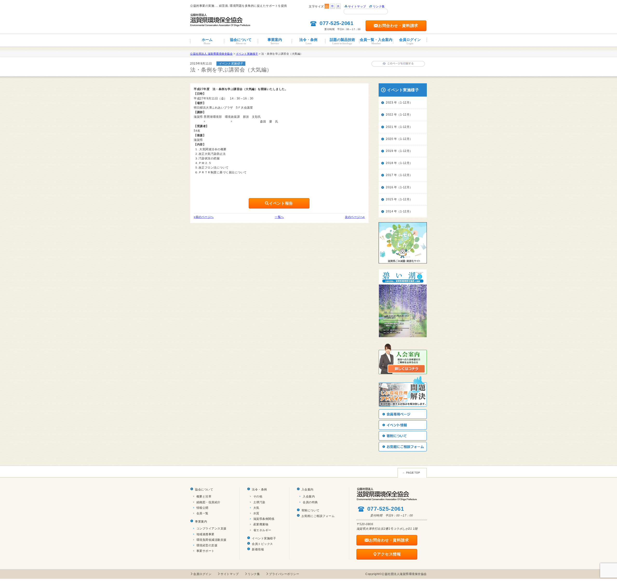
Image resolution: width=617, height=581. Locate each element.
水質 (256, 513)
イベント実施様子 (264, 538)
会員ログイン (410, 41)
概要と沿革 (204, 496)
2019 (389, 151)
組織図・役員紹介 (208, 502)
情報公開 (202, 507)
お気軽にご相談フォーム (318, 516)
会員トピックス (262, 544)
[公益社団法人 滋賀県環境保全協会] (220, 24)
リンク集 (379, 6)
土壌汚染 (259, 502)
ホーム (207, 41)
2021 (389, 127)
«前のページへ (204, 217)
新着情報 (258, 549)
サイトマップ (357, 6)
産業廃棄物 (260, 524)
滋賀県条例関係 (264, 519)
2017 (389, 175)
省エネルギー (262, 530)
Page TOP (412, 473)
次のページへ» (355, 217)
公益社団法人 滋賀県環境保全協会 (211, 53)
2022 (389, 114)
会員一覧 (202, 513)
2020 (389, 139)
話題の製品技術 (342, 41)
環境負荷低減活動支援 (211, 540)
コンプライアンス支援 (211, 528)
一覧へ (279, 217)
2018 (389, 163)
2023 (389, 102)
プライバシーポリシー (284, 574)
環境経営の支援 (207, 545)
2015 (389, 199)
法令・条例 (308, 41)
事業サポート (205, 551)
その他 (257, 496)
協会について (241, 41)
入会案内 (308, 489)
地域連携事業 (205, 534)
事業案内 (275, 41)
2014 (389, 211)
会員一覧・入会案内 (376, 41)
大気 (256, 507)
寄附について (311, 510)
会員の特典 (310, 502)
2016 (389, 187)
